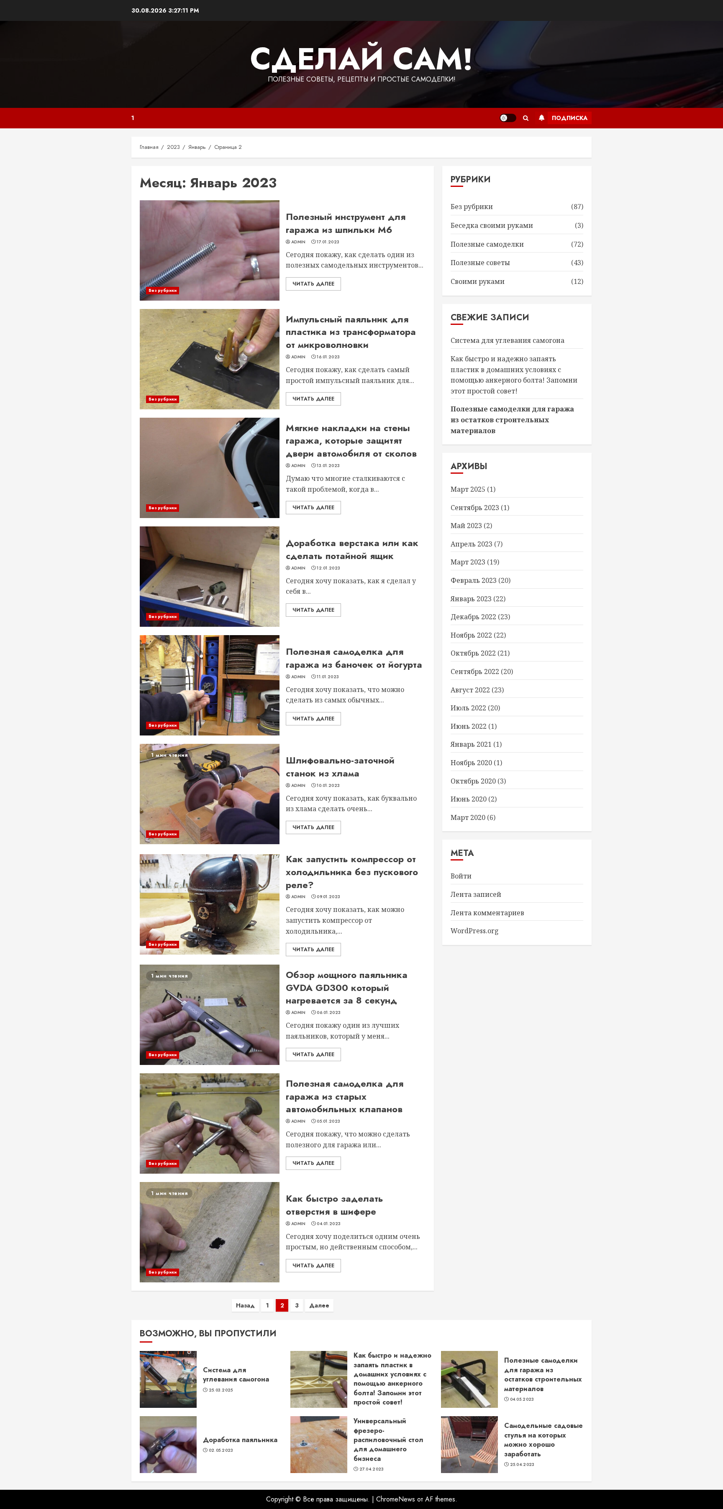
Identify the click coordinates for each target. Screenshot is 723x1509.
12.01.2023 (328, 568)
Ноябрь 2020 (471, 762)
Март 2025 (468, 489)
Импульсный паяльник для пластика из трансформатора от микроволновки (351, 332)
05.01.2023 (328, 1121)
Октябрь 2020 (473, 781)
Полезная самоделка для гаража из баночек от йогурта (354, 658)
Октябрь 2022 (473, 653)
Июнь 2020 (469, 799)
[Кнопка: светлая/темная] (508, 118)
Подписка (569, 118)
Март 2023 (468, 562)
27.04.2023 (371, 1469)
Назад (245, 1305)
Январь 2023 (471, 598)
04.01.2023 (329, 1224)
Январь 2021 (471, 744)
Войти (461, 876)
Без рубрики (163, 290)
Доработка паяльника (240, 1440)
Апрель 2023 (471, 544)
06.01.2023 (329, 1013)
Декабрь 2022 (473, 616)
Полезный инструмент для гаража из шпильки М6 (345, 223)
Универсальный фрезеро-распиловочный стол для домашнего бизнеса (388, 1439)
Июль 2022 (468, 707)
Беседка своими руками (492, 225)
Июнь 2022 (469, 726)
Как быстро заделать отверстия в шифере (334, 1205)
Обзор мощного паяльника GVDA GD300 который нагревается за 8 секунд (347, 987)
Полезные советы (480, 262)
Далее (319, 1305)
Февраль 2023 (474, 580)
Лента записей (476, 894)
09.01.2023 (328, 897)
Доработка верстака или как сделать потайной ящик (352, 549)
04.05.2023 (522, 1399)
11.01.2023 (328, 677)
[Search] (525, 118)
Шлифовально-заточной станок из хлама (340, 766)
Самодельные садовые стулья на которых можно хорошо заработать (543, 1439)
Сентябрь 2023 (475, 507)
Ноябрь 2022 (471, 635)
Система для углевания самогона (507, 340)
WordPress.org (475, 930)
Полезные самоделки (487, 244)
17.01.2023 (328, 242)
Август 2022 (470, 689)
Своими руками (478, 281)
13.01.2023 (328, 466)
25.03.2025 (221, 1390)
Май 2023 (466, 525)
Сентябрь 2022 (475, 671)
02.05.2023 (221, 1450)
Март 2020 (468, 817)
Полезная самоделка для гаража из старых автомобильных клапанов (344, 1096)
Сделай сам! (361, 59)
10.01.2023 (328, 786)
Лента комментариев (487, 912)
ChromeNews (395, 1499)
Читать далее (313, 284)
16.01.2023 (328, 357)
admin (298, 242)
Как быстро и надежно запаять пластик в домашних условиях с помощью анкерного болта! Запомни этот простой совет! (392, 1379)
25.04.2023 (522, 1465)
